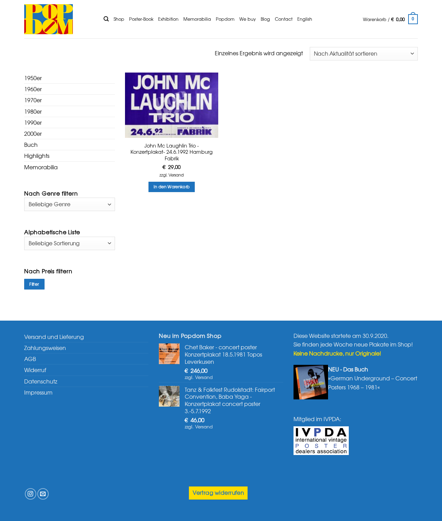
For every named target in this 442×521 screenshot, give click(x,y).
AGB (30, 358)
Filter (34, 284)
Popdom (225, 19)
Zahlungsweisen (45, 347)
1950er (33, 78)
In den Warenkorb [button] (172, 186)
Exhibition (168, 19)
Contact (283, 19)
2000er (33, 133)
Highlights (36, 155)
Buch (31, 144)
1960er (33, 89)
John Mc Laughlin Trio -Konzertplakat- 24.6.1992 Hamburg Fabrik (172, 152)
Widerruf (35, 370)
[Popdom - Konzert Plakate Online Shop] (58, 19)
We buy (247, 19)
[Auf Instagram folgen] (30, 494)
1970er (33, 100)
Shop (119, 19)
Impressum (38, 392)
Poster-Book (141, 19)
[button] (390, 19)
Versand (176, 175)
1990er (33, 122)
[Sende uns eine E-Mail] (43, 494)
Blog (265, 19)
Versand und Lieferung (54, 336)
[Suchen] (106, 19)
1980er (33, 111)
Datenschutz (40, 381)
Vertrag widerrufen (218, 492)
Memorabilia (197, 19)
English (304, 19)
